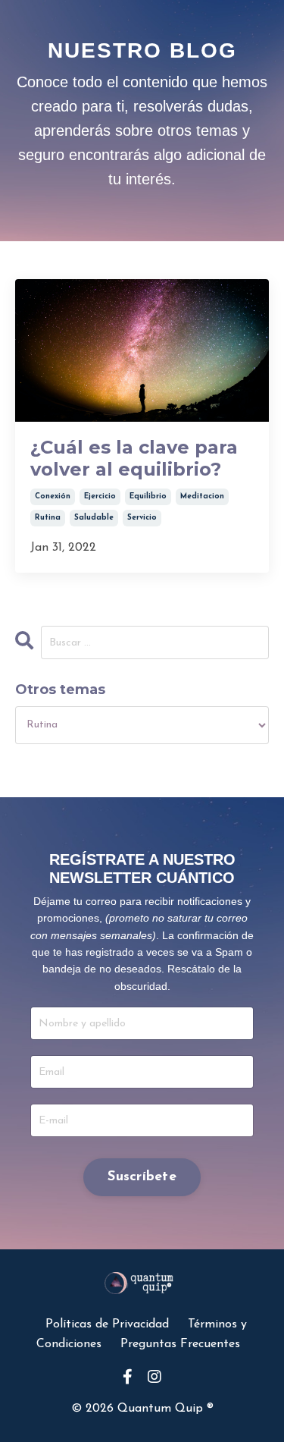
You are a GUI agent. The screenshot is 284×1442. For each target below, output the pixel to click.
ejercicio (100, 496)
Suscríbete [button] (142, 1177)
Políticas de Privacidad (109, 1324)
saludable (94, 518)
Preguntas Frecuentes (180, 1344)
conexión (52, 496)
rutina (48, 518)
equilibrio (148, 496)
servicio (142, 518)
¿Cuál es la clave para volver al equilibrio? (134, 458)
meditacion (202, 496)
